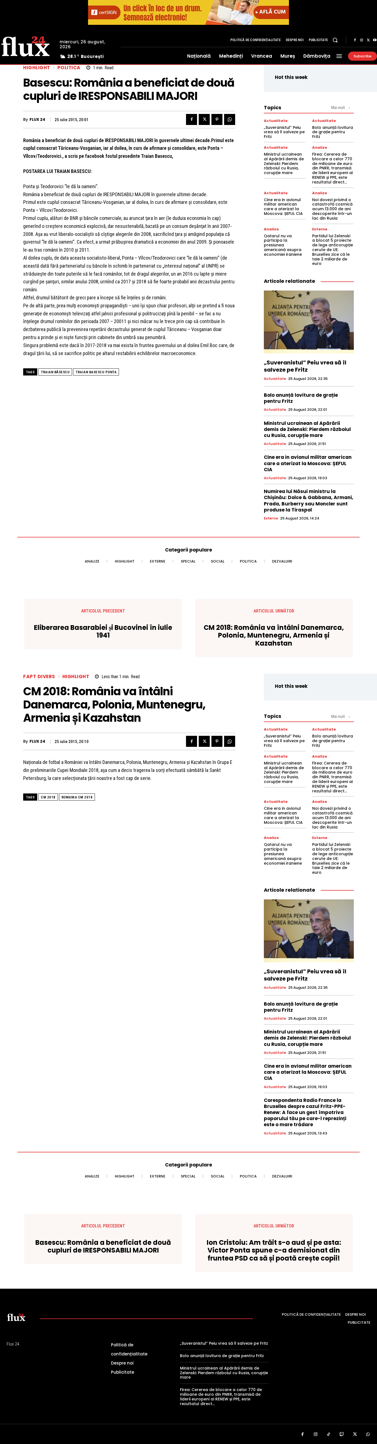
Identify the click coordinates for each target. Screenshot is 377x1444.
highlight (36, 67)
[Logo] (16, 1317)
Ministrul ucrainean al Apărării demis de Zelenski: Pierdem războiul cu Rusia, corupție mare (284, 163)
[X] (368, 40)
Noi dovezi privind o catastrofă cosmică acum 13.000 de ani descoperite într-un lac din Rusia (332, 209)
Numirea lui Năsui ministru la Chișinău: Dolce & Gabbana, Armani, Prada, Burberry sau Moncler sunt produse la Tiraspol (308, 500)
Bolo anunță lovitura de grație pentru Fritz (332, 132)
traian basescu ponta (96, 372)
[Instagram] (361, 40)
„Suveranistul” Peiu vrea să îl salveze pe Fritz (284, 132)
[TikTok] (328, 1434)
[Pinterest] (216, 119)
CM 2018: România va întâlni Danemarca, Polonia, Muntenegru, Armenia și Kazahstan (274, 636)
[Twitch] (342, 1434)
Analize (319, 147)
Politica (69, 67)
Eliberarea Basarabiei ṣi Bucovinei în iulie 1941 (103, 632)
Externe (319, 229)
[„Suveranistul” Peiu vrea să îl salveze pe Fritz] (309, 322)
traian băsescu (55, 372)
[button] (335, 40)
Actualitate (276, 120)
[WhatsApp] (229, 119)
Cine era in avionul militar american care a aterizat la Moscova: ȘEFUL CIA (283, 206)
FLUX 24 (37, 119)
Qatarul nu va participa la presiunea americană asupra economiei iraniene (283, 245)
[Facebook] (355, 40)
